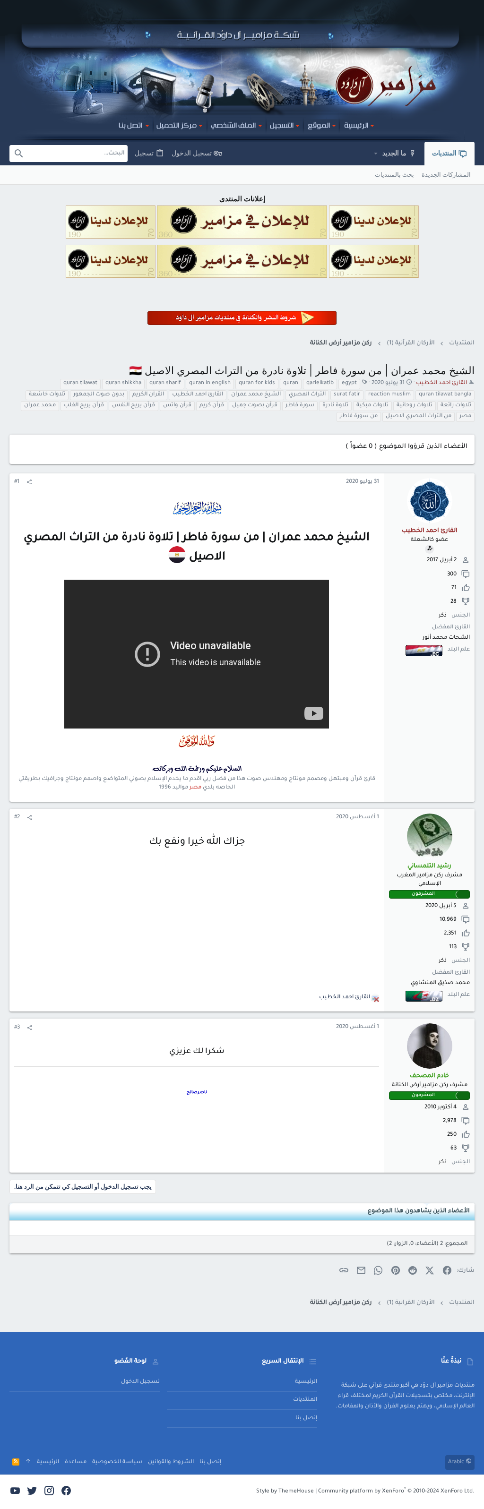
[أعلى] (28, 1462)
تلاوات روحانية (414, 406)
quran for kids (257, 383)
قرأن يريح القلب (84, 406)
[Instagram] (49, 1492)
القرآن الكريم (148, 395)
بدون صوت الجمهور (98, 395)
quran (290, 383)
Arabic (457, 1462)
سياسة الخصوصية (117, 1462)
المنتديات (305, 1400)
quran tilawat (80, 383)
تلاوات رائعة (456, 406)
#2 (17, 818)
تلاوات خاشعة (47, 395)
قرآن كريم (211, 406)
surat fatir (347, 395)
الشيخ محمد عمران (256, 395)
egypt (349, 383)
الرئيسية (306, 1382)
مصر (465, 416)
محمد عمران (40, 406)
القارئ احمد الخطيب (197, 395)
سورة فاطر (299, 406)
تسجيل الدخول (140, 1382)
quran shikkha (123, 383)
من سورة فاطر (359, 416)
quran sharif (165, 383)
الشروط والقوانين (171, 1462)
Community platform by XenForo (396, 1492)
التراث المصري (307, 395)
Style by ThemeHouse (285, 1492)
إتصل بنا (306, 1418)
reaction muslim (389, 395)
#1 (16, 482)
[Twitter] (32, 1492)
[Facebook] (66, 1492)
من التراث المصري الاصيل (418, 416)
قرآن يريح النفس (133, 406)
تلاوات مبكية (372, 406)
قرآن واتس (177, 406)
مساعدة (75, 1462)
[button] (375, 153)
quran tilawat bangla (445, 395)
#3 (17, 1028)
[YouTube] (15, 1492)
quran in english (210, 383)
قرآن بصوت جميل (254, 406)
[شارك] (29, 483)
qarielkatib (320, 383)
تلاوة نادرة (335, 406)
